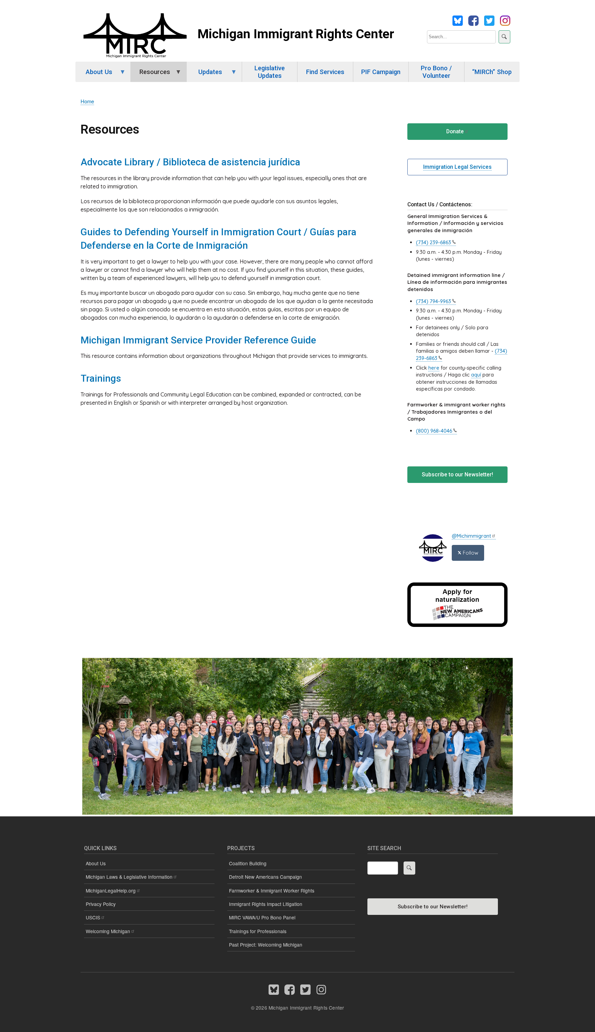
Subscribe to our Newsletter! (457, 474)
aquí (476, 374)
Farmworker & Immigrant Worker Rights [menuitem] (271, 890)
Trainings (101, 378)
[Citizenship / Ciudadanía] (457, 625)
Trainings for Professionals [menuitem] (257, 931)
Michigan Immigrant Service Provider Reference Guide (198, 340)
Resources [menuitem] (150, 75)
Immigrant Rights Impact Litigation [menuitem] (265, 903)
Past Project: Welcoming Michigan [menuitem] (265, 944)
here (433, 367)
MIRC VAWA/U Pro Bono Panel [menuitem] (262, 917)
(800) (434, 430)
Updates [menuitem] (204, 75)
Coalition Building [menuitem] (248, 863)
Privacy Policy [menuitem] (101, 903)
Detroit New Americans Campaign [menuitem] (265, 876)
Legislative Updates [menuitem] (269, 71)
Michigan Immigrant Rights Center (296, 34)
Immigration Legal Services (457, 167)
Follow (469, 552)
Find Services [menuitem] (325, 71)
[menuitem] (149, 890)
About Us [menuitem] (93, 75)
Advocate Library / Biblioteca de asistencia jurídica (190, 162)
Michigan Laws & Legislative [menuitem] (129, 876)
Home (87, 101)
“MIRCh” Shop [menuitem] (492, 71)
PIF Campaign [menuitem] (380, 71)
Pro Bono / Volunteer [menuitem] (436, 71)
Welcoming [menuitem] (108, 931)
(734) (433, 242)
